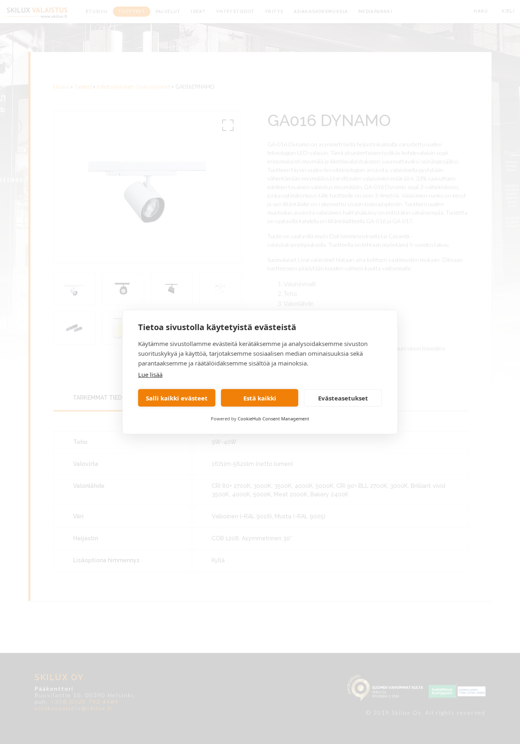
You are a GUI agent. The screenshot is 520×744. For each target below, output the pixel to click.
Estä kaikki (259, 398)
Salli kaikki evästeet (177, 398)
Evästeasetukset (343, 398)
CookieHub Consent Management (273, 419)
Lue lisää (150, 374)
